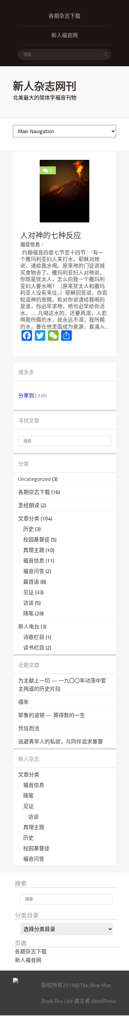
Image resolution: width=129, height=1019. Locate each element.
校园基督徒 (36, 539)
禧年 (23, 702)
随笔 (28, 613)
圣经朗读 (28, 505)
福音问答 (33, 571)
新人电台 (28, 626)
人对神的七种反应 (50, 235)
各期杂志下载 (64, 16)
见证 (28, 592)
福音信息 (30, 244)
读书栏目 (33, 648)
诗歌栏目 (33, 637)
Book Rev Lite (57, 1001)
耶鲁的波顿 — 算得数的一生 (51, 715)
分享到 (26, 395)
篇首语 (31, 582)
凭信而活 (28, 728)
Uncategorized (34, 479)
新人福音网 (64, 35)
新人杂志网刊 (44, 85)
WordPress (103, 1001)
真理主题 (33, 550)
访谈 (28, 603)
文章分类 (28, 518)
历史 (28, 529)
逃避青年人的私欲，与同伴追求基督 (60, 741)
